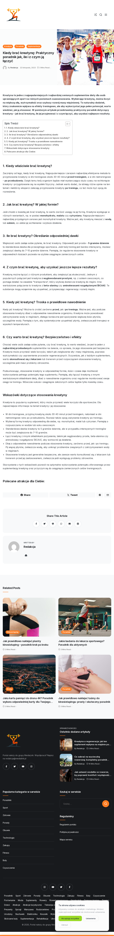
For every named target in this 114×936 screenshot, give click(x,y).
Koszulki (44, 914)
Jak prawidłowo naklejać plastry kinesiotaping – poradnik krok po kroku (25, 643)
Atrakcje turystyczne (32, 905)
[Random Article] (95, 15)
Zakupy (6, 845)
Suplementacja (34, 46)
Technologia (8, 838)
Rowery (43, 900)
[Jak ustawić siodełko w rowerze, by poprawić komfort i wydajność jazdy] (66, 775)
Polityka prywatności (69, 832)
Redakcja (14, 68)
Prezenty (8, 909)
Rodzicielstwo (42, 909)
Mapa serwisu (66, 839)
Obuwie (6, 830)
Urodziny (8, 914)
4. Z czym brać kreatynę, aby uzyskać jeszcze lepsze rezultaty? (38, 138)
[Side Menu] (105, 14)
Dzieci (7, 905)
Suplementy (31, 900)
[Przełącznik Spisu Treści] (66, 123)
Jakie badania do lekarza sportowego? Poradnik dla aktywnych (81, 643)
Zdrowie (6, 815)
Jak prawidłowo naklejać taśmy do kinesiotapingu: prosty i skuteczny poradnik (84, 700)
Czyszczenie (9, 868)
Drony (9, 689)
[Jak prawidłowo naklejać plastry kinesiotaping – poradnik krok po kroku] (29, 617)
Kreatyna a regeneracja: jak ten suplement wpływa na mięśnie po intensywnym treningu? (91, 743)
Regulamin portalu (68, 824)
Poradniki (20, 46)
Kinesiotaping (12, 632)
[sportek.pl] (13, 14)
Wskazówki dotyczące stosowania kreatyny (27, 148)
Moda (20, 900)
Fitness (6, 853)
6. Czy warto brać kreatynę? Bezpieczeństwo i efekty (33, 145)
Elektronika (32, 914)
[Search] (100, 14)
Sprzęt (18, 909)
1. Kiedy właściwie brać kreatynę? (22, 128)
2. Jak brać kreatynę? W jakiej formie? (25, 131)
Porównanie (9, 900)
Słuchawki (19, 914)
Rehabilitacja (42, 918)
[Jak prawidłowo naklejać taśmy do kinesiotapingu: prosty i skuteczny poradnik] (84, 674)
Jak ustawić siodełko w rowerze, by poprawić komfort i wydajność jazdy (91, 774)
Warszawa (29, 909)
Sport (5, 807)
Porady (6, 823)
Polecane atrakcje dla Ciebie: (21, 151)
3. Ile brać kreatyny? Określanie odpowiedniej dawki (32, 134)
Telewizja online (51, 905)
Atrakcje (16, 905)
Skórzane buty (11, 918)
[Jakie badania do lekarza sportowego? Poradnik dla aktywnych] (84, 617)
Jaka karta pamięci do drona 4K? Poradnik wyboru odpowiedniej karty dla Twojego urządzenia (28, 700)
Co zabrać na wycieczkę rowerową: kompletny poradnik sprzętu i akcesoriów (90, 758)
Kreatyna (8, 46)
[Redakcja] (5, 67)
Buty (5, 860)
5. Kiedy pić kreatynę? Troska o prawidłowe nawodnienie (34, 141)
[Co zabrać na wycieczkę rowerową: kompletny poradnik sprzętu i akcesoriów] (66, 760)
